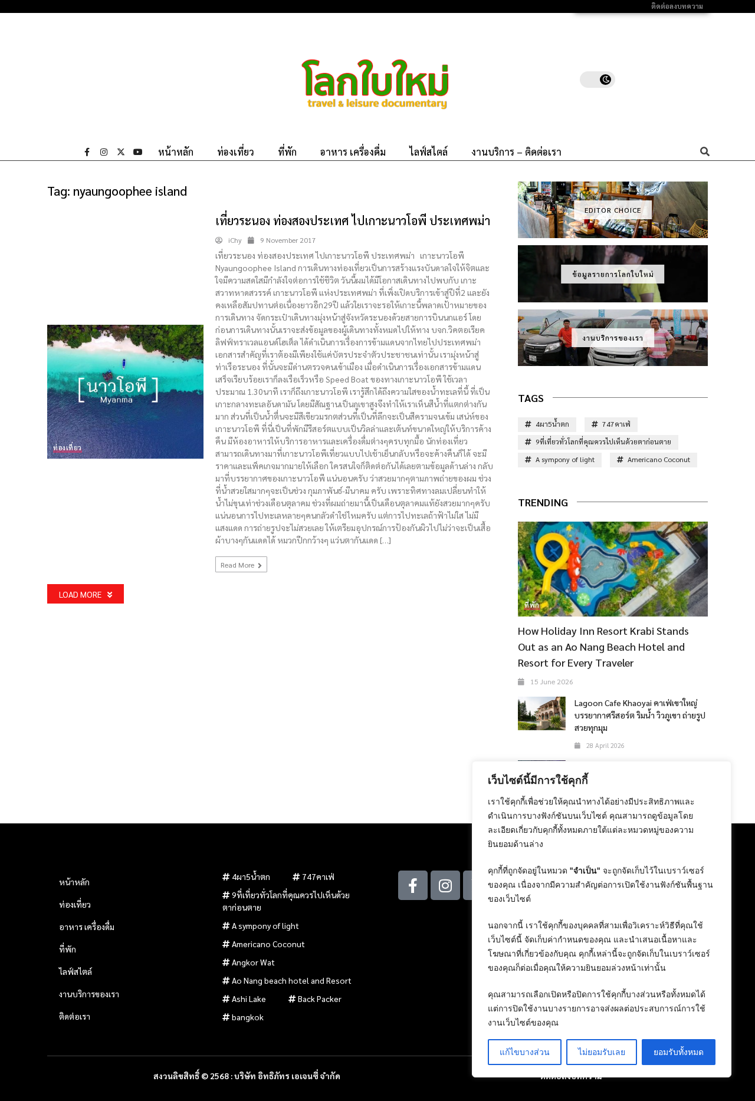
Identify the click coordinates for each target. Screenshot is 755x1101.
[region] (601, 919)
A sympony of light (565, 459)
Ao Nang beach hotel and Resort (292, 980)
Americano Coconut (659, 459)
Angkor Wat (253, 962)
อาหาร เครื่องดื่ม (353, 152)
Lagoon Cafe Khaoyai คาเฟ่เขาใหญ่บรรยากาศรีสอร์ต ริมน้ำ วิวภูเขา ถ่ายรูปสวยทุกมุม (640, 715)
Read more (238, 564)
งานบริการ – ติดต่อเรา (516, 152)
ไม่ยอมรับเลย (601, 1052)
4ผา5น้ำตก (552, 423)
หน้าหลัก (175, 152)
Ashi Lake (249, 998)
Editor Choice (613, 210)
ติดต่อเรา (74, 1016)
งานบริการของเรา (613, 337)
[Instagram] (104, 152)
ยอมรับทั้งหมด (679, 1052)
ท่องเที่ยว (235, 152)
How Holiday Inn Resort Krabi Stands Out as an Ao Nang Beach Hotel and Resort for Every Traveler (603, 646)
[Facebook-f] (86, 152)
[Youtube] (138, 152)
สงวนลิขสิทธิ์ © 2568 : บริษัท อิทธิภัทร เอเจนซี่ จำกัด (246, 1075)
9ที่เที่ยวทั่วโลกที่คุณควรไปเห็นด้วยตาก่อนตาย (603, 441)
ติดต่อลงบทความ (677, 6)
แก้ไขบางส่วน (525, 1052)
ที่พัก (287, 152)
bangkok (248, 1016)
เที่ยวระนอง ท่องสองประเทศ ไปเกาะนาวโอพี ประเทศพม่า (352, 220)
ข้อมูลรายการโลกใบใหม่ (613, 274)
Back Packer (320, 998)
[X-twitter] (121, 152)
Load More (80, 594)
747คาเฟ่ (616, 423)
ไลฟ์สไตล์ (428, 152)
